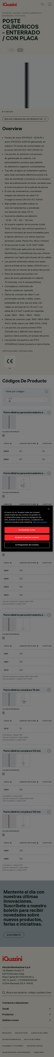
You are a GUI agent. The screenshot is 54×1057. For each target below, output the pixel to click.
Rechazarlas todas (27, 530)
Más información (40, 522)
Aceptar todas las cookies (27, 537)
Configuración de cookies (27, 545)
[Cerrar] (49, 509)
